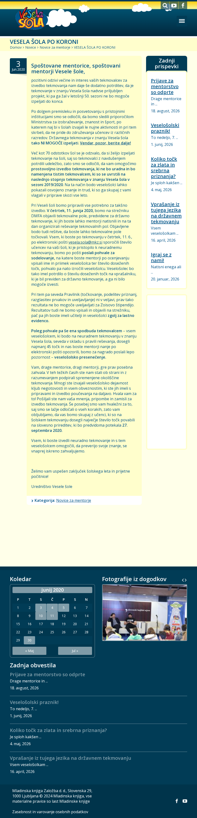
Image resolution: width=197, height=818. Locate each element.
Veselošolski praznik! (165, 128)
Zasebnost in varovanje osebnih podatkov (50, 811)
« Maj (29, 650)
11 (52, 616)
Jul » (75, 650)
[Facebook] (183, 5)
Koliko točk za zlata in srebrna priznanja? (164, 167)
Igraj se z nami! (161, 257)
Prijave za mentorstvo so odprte (165, 86)
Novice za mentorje (55, 47)
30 (29, 640)
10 (41, 616)
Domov (16, 47)
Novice (30, 47)
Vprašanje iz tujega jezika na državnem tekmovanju (166, 213)
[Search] (165, 5)
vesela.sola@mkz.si (85, 242)
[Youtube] (174, 5)
